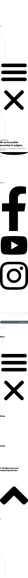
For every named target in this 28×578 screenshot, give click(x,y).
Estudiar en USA (10, 52)
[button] (14, 86)
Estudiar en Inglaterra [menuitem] (12, 567)
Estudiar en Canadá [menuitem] (11, 564)
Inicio (4, 36)
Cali (1, 457)
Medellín (3, 450)
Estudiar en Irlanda (11, 48)
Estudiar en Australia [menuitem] (11, 562)
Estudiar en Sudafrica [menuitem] (12, 574)
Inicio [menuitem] (4, 556)
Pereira (3, 461)
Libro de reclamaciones (14, 173)
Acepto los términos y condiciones (11, 333)
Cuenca (3, 435)
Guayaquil (4, 438)
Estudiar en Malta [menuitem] (11, 571)
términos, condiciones (6, 178)
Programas (6, 38)
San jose (3, 442)
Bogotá (3, 453)
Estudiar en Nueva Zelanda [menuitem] (13, 570)
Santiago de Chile (7, 423)
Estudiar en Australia (11, 42)
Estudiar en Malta (11, 51)
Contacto (4, 23)
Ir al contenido (4, 0)
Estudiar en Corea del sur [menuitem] (13, 565)
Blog (2, 19)
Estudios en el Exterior (9, 340)
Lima (2, 420)
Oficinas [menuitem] (5, 576)
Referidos (4, 15)
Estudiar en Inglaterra (12, 46)
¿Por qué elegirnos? (8, 4)
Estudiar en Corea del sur (13, 45)
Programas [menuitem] (6, 558)
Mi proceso (4, 11)
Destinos (5, 39)
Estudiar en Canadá (11, 44)
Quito (2, 431)
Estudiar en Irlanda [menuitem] (11, 568)
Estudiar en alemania (12, 41)
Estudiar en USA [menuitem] (10, 573)
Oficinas (5, 55)
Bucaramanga (6, 464)
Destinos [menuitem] (5, 559)
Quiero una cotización (9, 8)
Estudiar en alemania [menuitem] (12, 561)
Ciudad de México (7, 427)
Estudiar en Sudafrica (12, 54)
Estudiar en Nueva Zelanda (13, 49)
